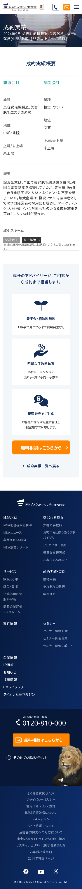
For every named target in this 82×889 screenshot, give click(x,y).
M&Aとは (10, 517)
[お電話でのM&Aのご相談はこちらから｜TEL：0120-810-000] (41, 721)
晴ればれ (49, 594)
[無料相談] (66, 7)
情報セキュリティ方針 (41, 806)
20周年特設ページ (41, 858)
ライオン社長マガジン (19, 694)
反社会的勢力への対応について (41, 832)
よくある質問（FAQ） (40, 793)
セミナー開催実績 (55, 638)
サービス (9, 571)
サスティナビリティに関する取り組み (41, 845)
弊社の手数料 (52, 525)
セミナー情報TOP (55, 631)
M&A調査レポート (15, 547)
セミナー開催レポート (58, 645)
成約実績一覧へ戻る (43, 465)
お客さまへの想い (55, 560)
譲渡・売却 (10, 579)
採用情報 (10, 679)
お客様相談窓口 (41, 852)
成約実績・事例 (54, 571)
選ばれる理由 (53, 517)
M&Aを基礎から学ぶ (17, 525)
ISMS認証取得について (41, 812)
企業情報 (10, 657)
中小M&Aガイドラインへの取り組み (41, 839)
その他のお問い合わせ (30, 757)
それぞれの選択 (54, 586)
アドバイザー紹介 (55, 545)
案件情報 (10, 623)
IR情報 (8, 664)
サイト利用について (41, 825)
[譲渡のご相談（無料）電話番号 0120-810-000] (55, 7)
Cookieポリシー (41, 819)
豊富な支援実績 (54, 552)
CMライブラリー (14, 686)
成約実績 (49, 579)
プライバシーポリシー (41, 799)
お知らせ (9, 672)
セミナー (49, 623)
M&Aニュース (12, 532)
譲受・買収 (10, 586)
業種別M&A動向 (14, 540)
